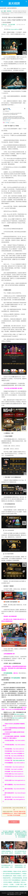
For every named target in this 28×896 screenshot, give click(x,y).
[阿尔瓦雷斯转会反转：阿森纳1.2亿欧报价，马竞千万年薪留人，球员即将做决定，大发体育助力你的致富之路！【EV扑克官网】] (8, 859)
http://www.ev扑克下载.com (17, 755)
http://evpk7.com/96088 (11, 709)
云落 (20, 894)
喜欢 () (15, 822)
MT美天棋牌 (12, 24)
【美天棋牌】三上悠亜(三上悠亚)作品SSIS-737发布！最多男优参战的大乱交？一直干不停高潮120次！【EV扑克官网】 (20, 834)
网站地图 (21, 893)
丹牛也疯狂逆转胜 (15, 678)
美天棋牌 (12, 893)
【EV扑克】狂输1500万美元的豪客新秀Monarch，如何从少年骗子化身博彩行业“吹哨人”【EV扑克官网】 (13, 19)
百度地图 (12, 894)
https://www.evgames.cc (17, 774)
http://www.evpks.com (18, 758)
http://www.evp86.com (14, 29)
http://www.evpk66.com (19, 760)
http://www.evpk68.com (18, 767)
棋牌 (5, 11)
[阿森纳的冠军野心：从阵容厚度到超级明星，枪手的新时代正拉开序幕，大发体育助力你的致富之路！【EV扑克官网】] (21, 859)
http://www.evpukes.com (17, 771)
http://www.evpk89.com (18, 718)
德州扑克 (9, 11)
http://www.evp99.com (18, 748)
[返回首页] (1, 11)
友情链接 (17, 893)
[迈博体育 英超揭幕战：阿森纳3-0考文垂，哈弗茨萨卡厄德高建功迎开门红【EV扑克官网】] (8, 845)
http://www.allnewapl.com (18, 797)
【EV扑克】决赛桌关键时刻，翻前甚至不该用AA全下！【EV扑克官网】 (7, 832)
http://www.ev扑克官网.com (17, 753)
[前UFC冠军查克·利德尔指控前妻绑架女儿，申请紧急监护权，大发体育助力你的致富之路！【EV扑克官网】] (21, 845)
